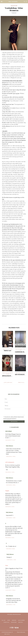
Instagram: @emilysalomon (14, 614)
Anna (6, 565)
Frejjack (7, 490)
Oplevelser (14, 5)
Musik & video (5, 349)
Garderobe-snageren (20, 352)
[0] (26, 2)
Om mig (3, 620)
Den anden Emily (8, 382)
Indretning (6, 622)
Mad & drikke (21, 620)
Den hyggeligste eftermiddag (20, 374)
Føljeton (20, 622)
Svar (23, 430)
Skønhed (14, 620)
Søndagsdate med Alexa (7, 376)
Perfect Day (7, 350)
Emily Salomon (13, 1)
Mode (16, 349)
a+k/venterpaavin (9, 462)
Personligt (9, 372)
